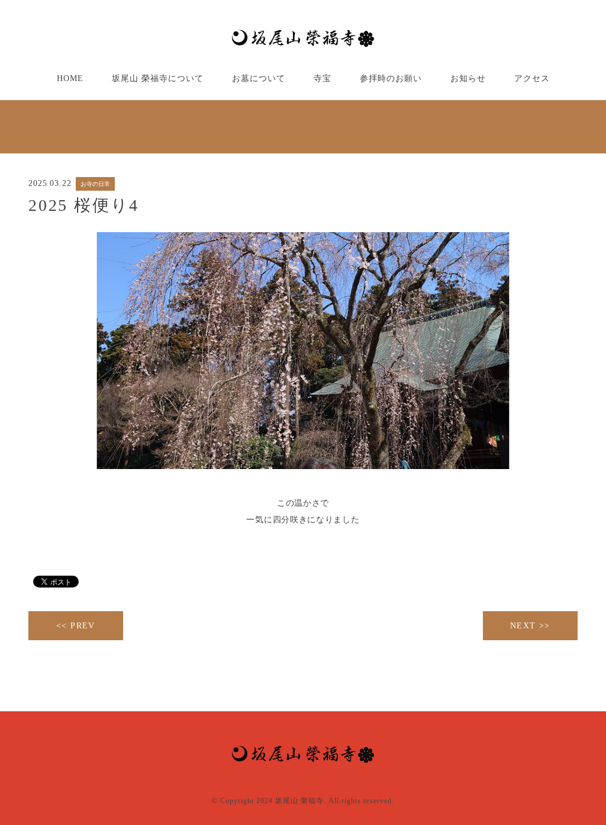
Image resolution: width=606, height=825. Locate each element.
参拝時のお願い (391, 78)
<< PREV (75, 625)
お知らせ (468, 78)
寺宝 (322, 78)
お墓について (258, 78)
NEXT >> (530, 625)
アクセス (532, 78)
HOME (70, 78)
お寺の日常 (95, 184)
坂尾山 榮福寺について (158, 78)
